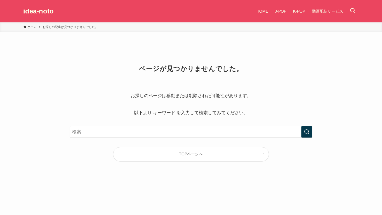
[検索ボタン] (352, 11)
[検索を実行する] (306, 132)
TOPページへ (191, 154)
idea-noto (38, 11)
